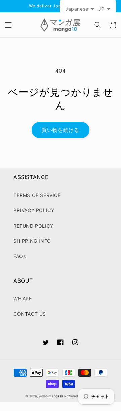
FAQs (19, 256)
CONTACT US (29, 314)
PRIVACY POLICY (33, 210)
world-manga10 (51, 396)
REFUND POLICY (33, 226)
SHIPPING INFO (32, 241)
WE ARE (22, 298)
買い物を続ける (60, 130)
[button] (8, 25)
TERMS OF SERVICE (37, 195)
